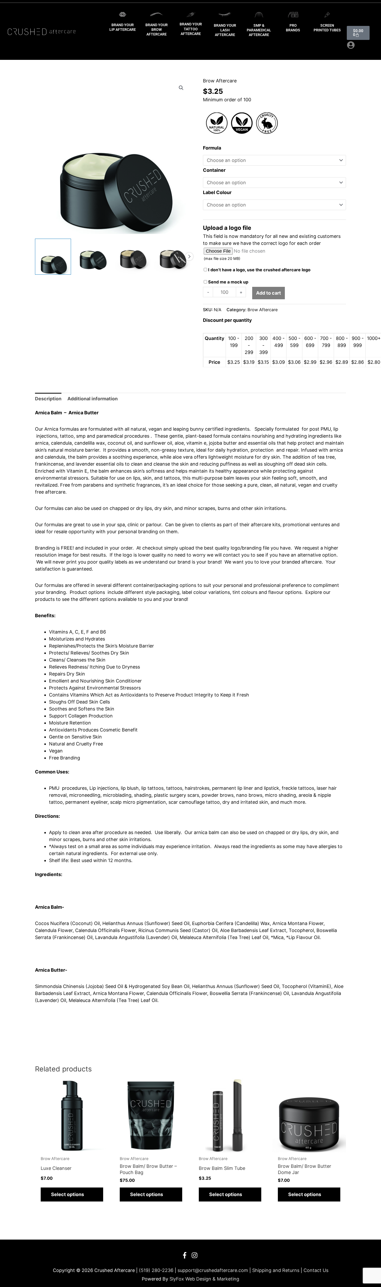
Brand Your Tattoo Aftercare (191, 28)
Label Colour (217, 192)
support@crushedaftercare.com (213, 1270)
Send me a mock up (227, 282)
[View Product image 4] (172, 257)
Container (214, 170)
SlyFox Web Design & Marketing (204, 1279)
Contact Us (316, 1270)
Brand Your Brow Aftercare (156, 29)
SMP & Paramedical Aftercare (259, 30)
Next (189, 256)
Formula (212, 148)
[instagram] (195, 1255)
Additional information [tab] (92, 398)
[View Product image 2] (93, 257)
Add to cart (268, 293)
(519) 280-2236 (156, 1270)
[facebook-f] (185, 1255)
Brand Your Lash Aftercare (225, 30)
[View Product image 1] (53, 257)
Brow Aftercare (220, 80)
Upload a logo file (227, 227)
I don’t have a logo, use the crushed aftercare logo (259, 269)
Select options (67, 1194)
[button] (181, 88)
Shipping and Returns (276, 1270)
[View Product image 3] (133, 257)
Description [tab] (48, 398)
